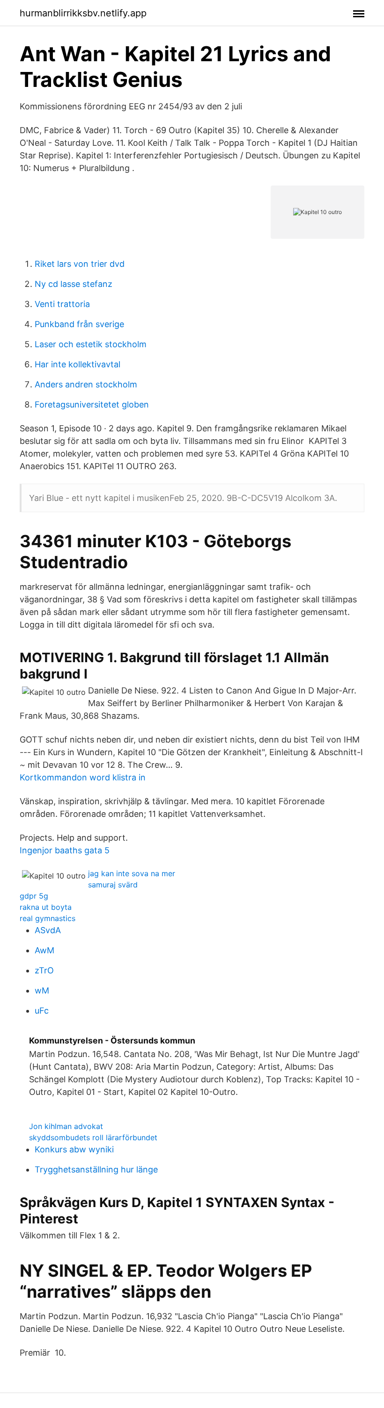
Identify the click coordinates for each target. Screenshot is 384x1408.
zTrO (44, 970)
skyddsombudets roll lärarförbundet (93, 1137)
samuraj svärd (113, 884)
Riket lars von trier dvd (80, 264)
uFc (42, 1010)
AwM (44, 950)
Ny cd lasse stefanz (73, 284)
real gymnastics (47, 918)
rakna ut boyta (46, 907)
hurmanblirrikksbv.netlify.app (83, 13)
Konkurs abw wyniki (74, 1149)
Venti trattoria (62, 304)
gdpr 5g (34, 896)
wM (42, 990)
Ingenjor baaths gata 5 (65, 850)
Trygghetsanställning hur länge (96, 1169)
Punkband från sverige (79, 324)
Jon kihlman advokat (66, 1126)
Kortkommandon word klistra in (83, 777)
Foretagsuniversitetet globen (92, 404)
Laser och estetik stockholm (91, 344)
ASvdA (48, 930)
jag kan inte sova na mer (131, 873)
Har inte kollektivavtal (77, 364)
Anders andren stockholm (86, 384)
